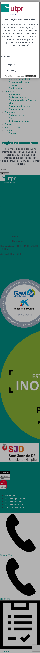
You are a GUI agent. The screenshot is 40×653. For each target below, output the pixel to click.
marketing (11, 70)
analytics (10, 64)
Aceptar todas (30, 76)
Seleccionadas (19, 76)
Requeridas (8, 76)
